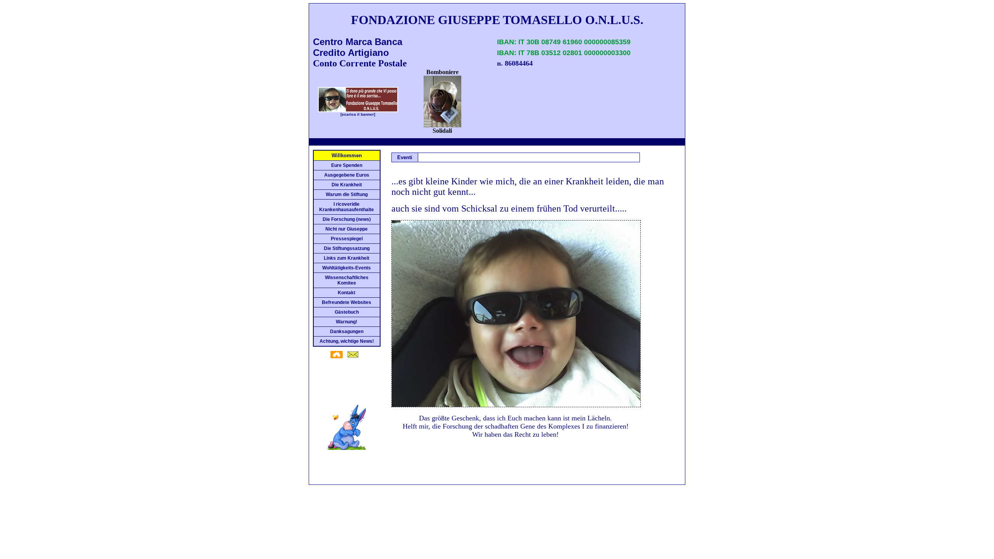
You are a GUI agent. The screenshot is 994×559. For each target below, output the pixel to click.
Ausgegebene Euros (346, 175)
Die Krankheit (347, 184)
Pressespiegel (347, 238)
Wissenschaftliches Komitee (346, 280)
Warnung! (346, 322)
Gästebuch (347, 312)
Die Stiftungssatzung (347, 248)
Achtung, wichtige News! (347, 341)
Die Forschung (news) (347, 219)
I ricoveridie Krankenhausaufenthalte (346, 206)
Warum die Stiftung (347, 194)
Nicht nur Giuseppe (346, 229)
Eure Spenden (346, 165)
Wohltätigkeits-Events (346, 268)
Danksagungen (346, 331)
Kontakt (346, 292)
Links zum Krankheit (346, 258)
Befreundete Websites (346, 302)
